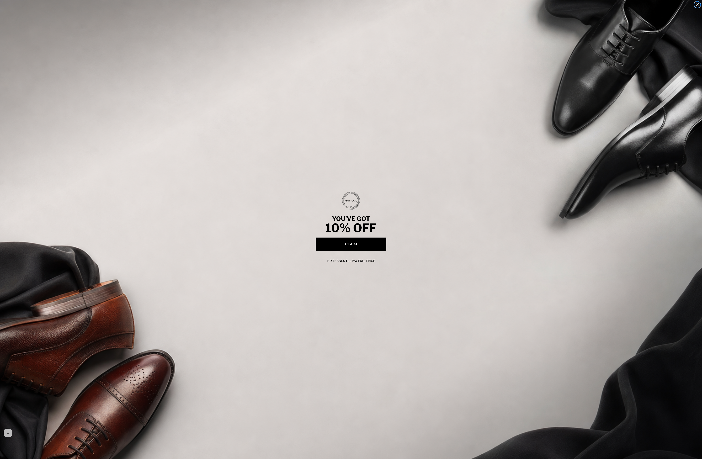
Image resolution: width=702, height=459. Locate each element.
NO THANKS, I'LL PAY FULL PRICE (351, 261)
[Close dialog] (697, 4)
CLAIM (351, 244)
